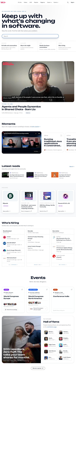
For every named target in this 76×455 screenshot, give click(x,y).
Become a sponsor (37, 368)
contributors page (51, 327)
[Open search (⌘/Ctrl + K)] (67, 2)
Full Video (36, 151)
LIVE (31, 2)
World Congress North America (35, 297)
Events (55, 2)
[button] (4, 99)
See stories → (63, 264)
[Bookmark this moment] (36, 133)
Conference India (61, 296)
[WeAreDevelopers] (3, 2)
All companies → (13, 264)
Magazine (42, 2)
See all (71, 166)
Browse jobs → (38, 264)
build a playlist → (35, 126)
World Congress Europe (11, 297)
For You (20, 2)
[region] (38, 81)
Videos (25, 2)
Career (48, 2)
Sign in (72, 2)
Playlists (36, 2)
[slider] (38, 97)
